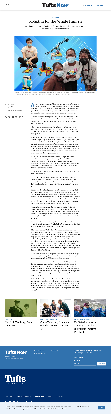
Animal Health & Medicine (48, 319)
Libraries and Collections (43, 396)
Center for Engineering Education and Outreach (46, 140)
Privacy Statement (63, 409)
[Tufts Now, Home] (55, 5)
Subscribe (100, 5)
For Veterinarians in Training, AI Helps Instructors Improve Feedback (85, 327)
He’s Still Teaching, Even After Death (18, 324)
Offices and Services (24, 396)
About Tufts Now (39, 351)
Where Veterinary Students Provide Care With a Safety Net (54, 325)
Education (55, 18)
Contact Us (54, 351)
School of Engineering (16, 111)
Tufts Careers (9, 396)
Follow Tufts (89, 5)
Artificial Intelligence (82, 319)
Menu (8, 5)
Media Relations (39, 353)
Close (101, 407)
